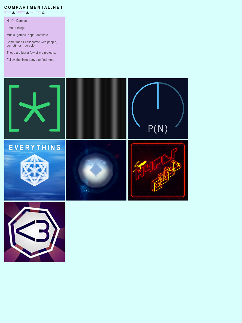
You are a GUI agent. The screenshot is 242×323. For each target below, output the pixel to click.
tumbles (52, 12)
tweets (35, 12)
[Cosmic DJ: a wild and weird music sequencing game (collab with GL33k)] (34, 261)
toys (7, 12)
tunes (20, 12)
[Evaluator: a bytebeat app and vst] (34, 137)
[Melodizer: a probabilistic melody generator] (158, 137)
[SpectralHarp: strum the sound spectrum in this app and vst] (96, 137)
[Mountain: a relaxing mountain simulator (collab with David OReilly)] (96, 199)
